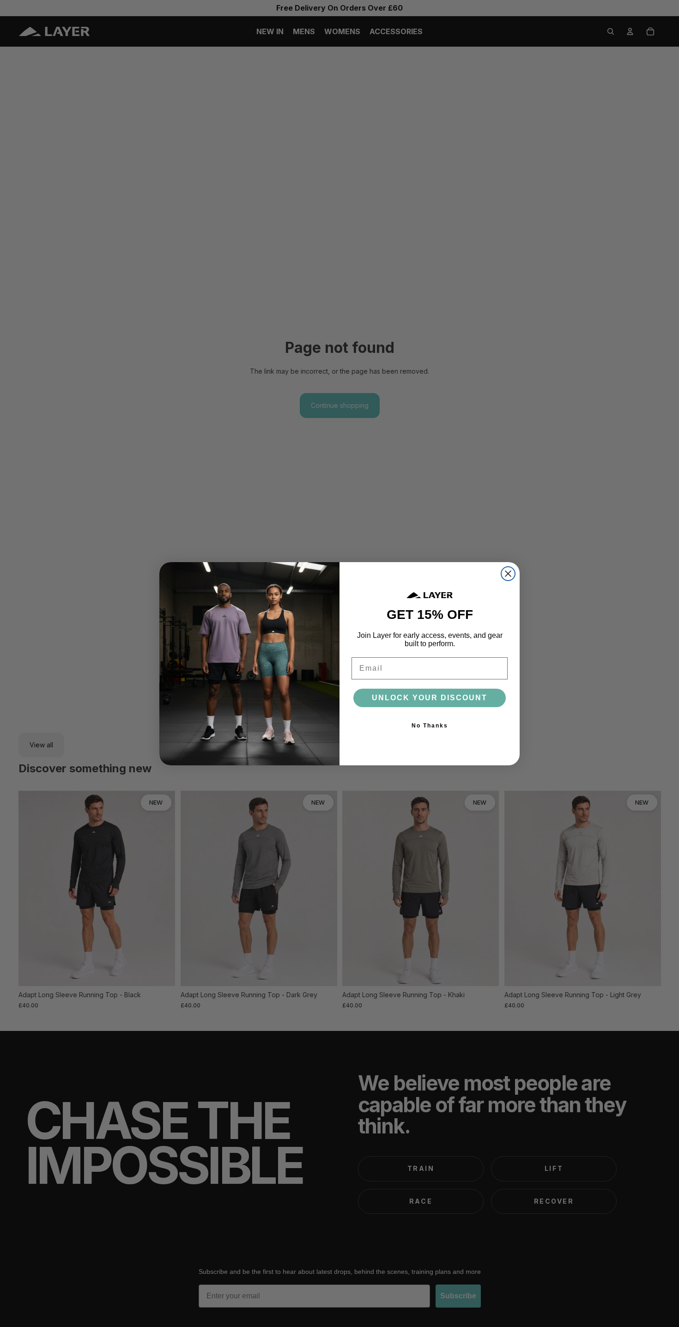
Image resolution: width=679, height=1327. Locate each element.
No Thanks (430, 725)
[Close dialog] (508, 574)
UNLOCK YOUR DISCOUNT (429, 698)
